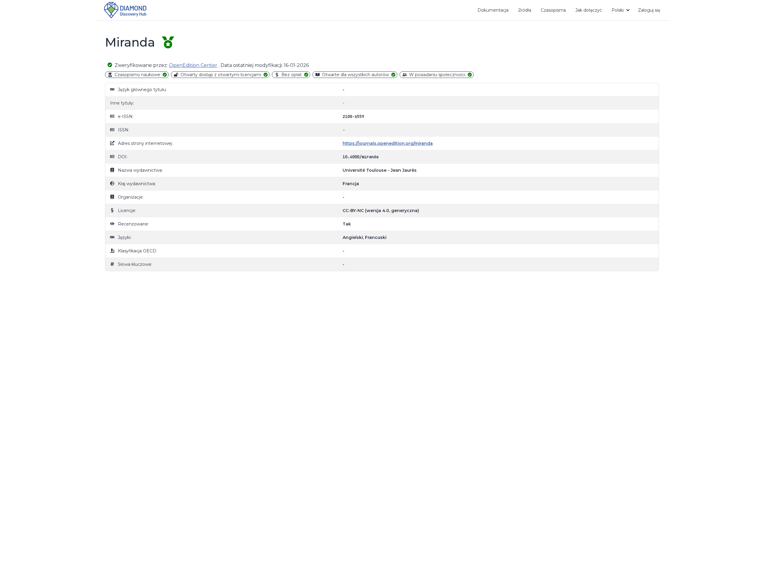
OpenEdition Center (193, 65)
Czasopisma (553, 10)
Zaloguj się (649, 10)
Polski (617, 10)
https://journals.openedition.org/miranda (388, 143)
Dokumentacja (495, 11)
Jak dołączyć (591, 11)
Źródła (524, 10)
